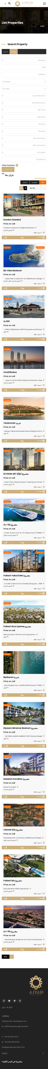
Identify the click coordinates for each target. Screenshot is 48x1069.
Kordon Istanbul (12, 219)
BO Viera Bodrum (12, 270)
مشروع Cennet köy (13, 829)
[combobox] (24, 81)
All (43, 182)
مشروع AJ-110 (10, 931)
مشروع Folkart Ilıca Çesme (17, 626)
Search (7, 169)
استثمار (5, 51)
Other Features (8, 165)
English (4, 1053)
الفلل (9, 281)
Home (42, 26)
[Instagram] (4, 1001)
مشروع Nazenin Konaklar (16, 778)
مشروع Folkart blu (12, 880)
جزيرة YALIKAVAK (12, 423)
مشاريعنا (14, 51)
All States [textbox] (6, 82)
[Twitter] (14, 1001)
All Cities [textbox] (6, 89)
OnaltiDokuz (10, 372)
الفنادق (5, 281)
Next (5, 957)
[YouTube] (9, 1001)
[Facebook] (20, 1001)
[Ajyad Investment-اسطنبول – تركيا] (24, 3)
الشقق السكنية (7, 230)
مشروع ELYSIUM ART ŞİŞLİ (16, 473)
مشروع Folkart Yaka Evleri (16, 575)
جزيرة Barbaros (11, 677)
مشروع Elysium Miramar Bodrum (20, 728)
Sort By (32, 188)
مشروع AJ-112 (10, 524)
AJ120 (6, 321)
